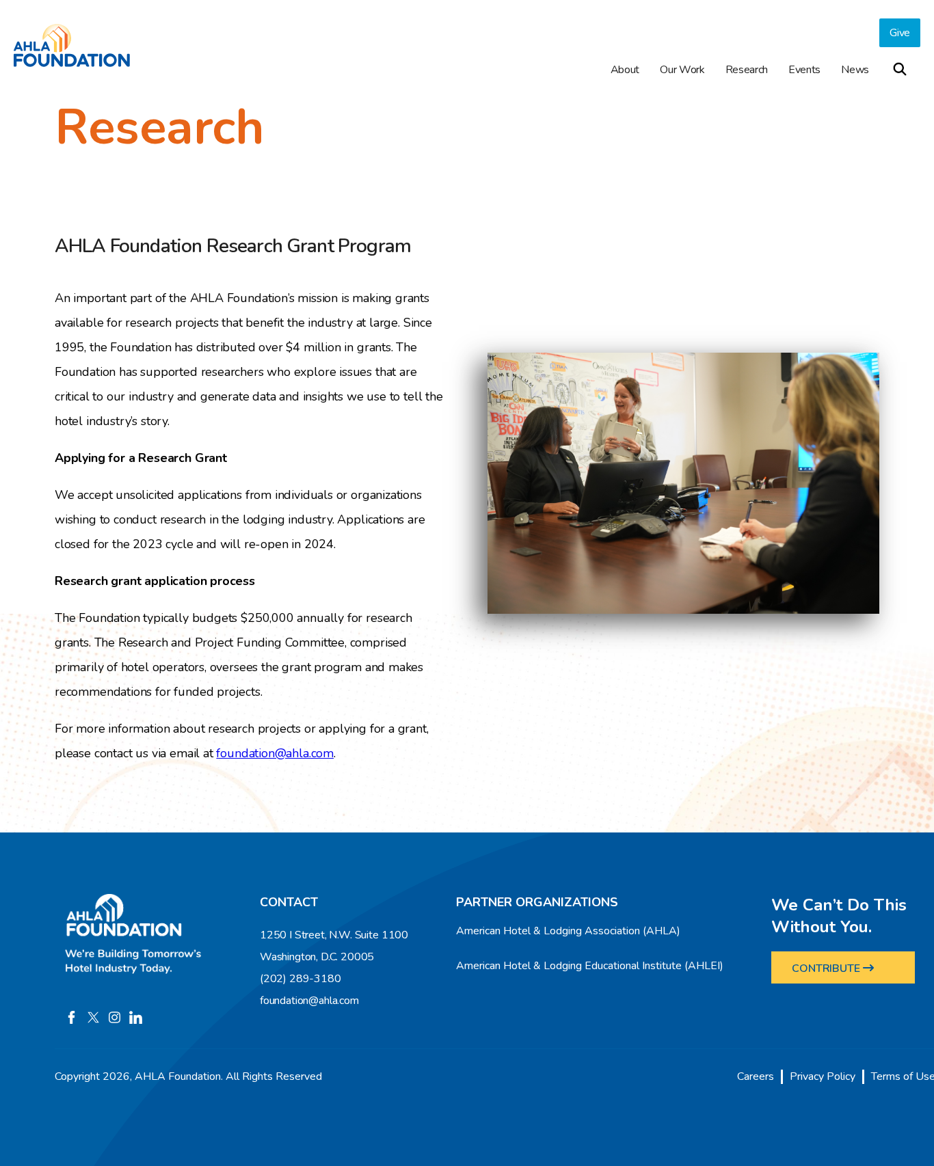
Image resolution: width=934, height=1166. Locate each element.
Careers (755, 1076)
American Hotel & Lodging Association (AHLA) (568, 930)
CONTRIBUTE (828, 968)
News (855, 69)
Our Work (682, 69)
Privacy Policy (822, 1076)
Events (804, 69)
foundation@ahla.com (275, 753)
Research (746, 69)
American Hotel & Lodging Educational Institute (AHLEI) (589, 965)
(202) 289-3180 (300, 978)
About (625, 69)
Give (900, 32)
